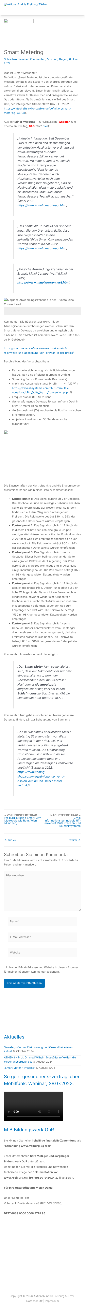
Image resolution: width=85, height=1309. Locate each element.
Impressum (52, 1300)
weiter (75, 840)
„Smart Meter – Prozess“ (19, 1067)
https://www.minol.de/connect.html (41, 205)
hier (45, 126)
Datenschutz (34, 1300)
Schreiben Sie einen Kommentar (24, 59)
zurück (10, 840)
